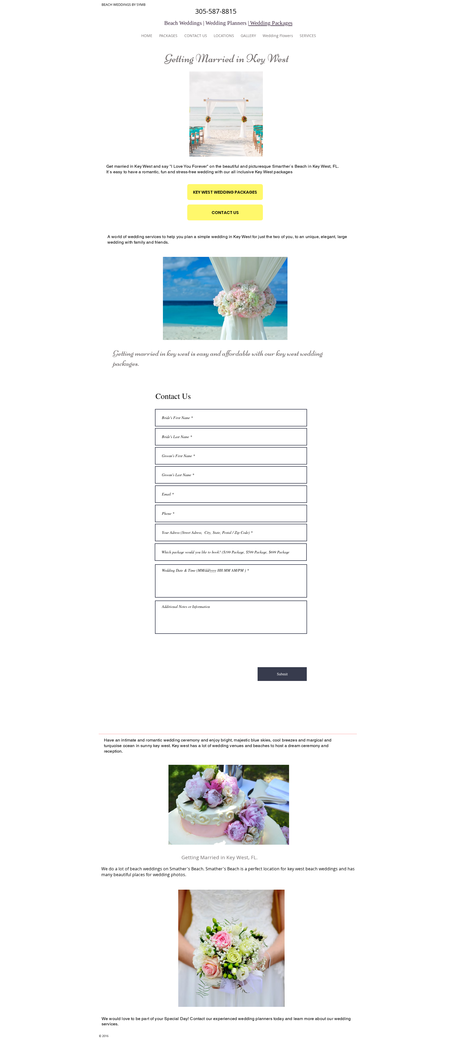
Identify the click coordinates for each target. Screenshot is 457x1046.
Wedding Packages (271, 23)
